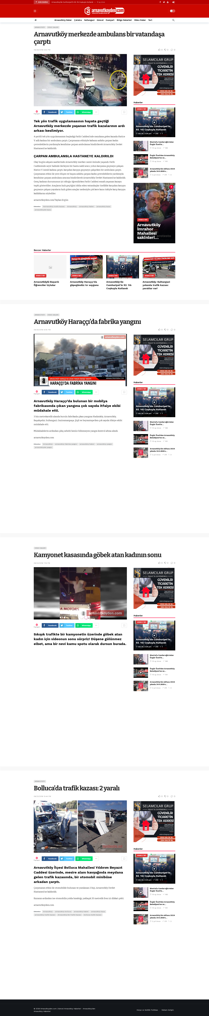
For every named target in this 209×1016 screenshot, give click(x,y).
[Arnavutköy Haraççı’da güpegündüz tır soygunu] (86, 266)
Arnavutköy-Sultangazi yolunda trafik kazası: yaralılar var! (156, 285)
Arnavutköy (40, 27)
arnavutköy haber (86, 206)
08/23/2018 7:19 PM (42, 563)
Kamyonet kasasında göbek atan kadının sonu (97, 555)
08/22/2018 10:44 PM (42, 796)
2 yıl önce (156, 175)
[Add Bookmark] (124, 112)
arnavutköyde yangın (43, 447)
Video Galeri (53, 27)
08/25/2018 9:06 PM (42, 330)
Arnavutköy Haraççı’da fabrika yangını (87, 322)
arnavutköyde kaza (43, 210)
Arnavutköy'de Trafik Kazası (69, 915)
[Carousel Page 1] (145, 187)
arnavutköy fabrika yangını (66, 444)
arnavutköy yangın (104, 444)
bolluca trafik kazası (92, 915)
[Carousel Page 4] (161, 187)
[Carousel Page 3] (155, 187)
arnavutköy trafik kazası (45, 915)
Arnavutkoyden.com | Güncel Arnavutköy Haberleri (60, 1009)
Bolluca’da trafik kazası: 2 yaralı (76, 788)
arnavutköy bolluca (63, 911)
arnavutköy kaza (103, 206)
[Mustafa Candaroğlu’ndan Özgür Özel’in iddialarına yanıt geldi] (141, 146)
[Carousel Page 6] (171, 187)
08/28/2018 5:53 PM (42, 50)
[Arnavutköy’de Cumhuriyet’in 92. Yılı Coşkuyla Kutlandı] (154, 122)
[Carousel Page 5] (166, 187)
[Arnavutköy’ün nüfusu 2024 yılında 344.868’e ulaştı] (141, 173)
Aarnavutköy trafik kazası (54, 206)
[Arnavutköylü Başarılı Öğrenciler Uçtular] (50, 266)
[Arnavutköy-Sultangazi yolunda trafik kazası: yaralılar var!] (159, 266)
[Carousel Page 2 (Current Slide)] (150, 187)
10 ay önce (156, 148)
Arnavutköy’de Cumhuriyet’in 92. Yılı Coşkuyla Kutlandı (72, 2)
